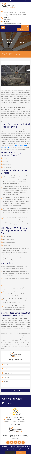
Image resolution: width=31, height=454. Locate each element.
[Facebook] (7, 442)
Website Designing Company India (18, 449)
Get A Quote (24, 26)
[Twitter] (11, 442)
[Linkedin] (19, 442)
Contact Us (21, 422)
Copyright (3, 446)
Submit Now (15, 390)
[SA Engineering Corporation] (8, 6)
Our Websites (15, 424)
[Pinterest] (15, 442)
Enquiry (20, 452)
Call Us (10, 452)
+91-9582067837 (9, 19)
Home (2, 53)
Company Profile (18, 417)
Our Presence (9, 53)
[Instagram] (23, 442)
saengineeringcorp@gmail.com (12, 23)
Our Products (9, 419)
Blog (14, 422)
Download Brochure (22, 29)
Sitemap (7, 422)
